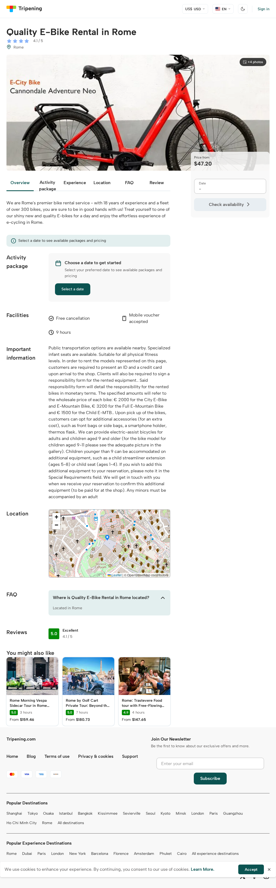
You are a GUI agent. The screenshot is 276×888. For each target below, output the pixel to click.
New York (77, 853)
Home (12, 756)
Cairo (182, 853)
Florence (121, 853)
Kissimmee (108, 813)
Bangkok (85, 813)
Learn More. (202, 869)
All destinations (71, 823)
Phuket (166, 853)
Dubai (27, 853)
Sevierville (131, 813)
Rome (47, 823)
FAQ (129, 182)
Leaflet (116, 575)
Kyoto (165, 813)
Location (102, 182)
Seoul (150, 813)
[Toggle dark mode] (243, 9)
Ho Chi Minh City (21, 823)
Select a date (72, 289)
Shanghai (14, 813)
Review (157, 182)
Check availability (226, 204)
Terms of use (57, 756)
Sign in (264, 9)
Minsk (181, 813)
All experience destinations (215, 853)
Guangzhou (233, 813)
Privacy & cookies (95, 756)
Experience (75, 182)
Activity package (47, 185)
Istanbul (66, 813)
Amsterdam (144, 853)
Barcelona (99, 853)
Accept (251, 869)
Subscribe (210, 778)
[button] (107, 538)
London (197, 813)
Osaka (48, 813)
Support (130, 756)
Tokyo (32, 813)
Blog (31, 756)
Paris (213, 813)
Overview (20, 182)
